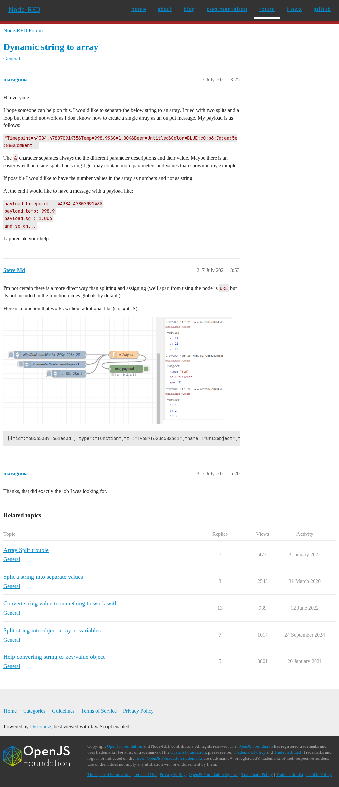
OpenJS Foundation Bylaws (213, 774)
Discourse (40, 726)
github (322, 8)
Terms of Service (99, 711)
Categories (34, 711)
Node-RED (24, 9)
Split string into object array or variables (52, 630)
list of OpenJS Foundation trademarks (169, 758)
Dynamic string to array (50, 47)
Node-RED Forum (23, 30)
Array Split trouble (26, 550)
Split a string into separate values (43, 576)
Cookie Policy (319, 774)
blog (189, 8)
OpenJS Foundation (124, 746)
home (138, 8)
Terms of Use (145, 774)
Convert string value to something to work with (60, 603)
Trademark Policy (250, 752)
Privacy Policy (138, 711)
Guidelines (63, 711)
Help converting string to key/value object (54, 656)
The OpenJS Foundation (109, 774)
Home (10, 711)
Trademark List (287, 752)
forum (267, 8)
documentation (227, 8)
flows (294, 8)
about (165, 8)
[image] (117, 370)
